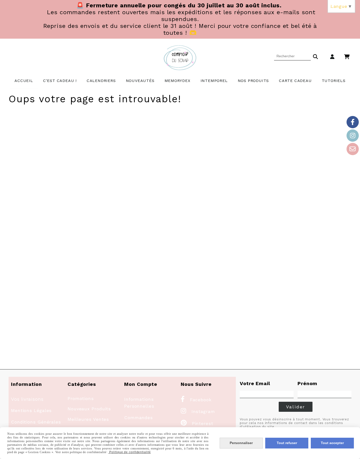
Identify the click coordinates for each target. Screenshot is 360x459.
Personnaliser (241, 443)
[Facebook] (353, 122)
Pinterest (197, 423)
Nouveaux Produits (89, 408)
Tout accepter (332, 443)
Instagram (198, 411)
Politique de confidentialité (129, 452)
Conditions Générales (36, 422)
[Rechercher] (315, 56)
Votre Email (255, 383)
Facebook (196, 399)
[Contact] (353, 149)
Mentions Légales (31, 410)
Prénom (307, 383)
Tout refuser (287, 443)
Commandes (138, 417)
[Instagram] (353, 135)
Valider (295, 406)
